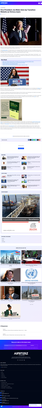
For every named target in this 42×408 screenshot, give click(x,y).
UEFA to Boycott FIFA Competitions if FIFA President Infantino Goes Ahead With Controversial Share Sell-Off (12, 181)
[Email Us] (0, 392)
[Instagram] (22, 360)
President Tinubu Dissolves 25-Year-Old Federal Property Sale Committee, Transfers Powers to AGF (33, 181)
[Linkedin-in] (21, 360)
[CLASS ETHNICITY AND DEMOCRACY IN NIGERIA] (11, 120)
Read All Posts (21, 148)
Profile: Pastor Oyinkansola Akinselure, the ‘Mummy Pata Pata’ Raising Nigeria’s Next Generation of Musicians (13, 157)
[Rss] (24, 360)
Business (3, 238)
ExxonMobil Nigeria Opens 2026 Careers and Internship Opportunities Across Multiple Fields (31, 300)
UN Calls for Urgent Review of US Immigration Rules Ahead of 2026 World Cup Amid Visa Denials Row (32, 283)
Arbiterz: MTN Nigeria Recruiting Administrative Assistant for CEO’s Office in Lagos (13, 185)
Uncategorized (3, 7)
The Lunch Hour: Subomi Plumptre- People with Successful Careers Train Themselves (13, 162)
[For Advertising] (0, 400)
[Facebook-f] (17, 360)
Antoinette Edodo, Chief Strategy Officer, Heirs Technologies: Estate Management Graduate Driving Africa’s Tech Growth (33, 157)
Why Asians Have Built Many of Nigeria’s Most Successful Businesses (33, 167)
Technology (3, 241)
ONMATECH (28, 406)
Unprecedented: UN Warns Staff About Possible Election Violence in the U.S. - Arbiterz (15, 330)
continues (19, 88)
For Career (3, 402)
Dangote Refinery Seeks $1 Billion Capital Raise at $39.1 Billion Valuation (10, 300)
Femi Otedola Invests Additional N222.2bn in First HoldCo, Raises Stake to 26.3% (33, 185)
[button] (39, 3)
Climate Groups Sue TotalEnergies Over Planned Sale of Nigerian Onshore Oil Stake (10, 265)
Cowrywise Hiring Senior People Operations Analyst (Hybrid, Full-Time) (10, 318)
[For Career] (0, 402)
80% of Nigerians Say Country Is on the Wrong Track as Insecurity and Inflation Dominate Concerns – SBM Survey (31, 265)
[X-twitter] (19, 360)
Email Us (3, 392)
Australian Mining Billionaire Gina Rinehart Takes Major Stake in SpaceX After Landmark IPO (10, 283)
